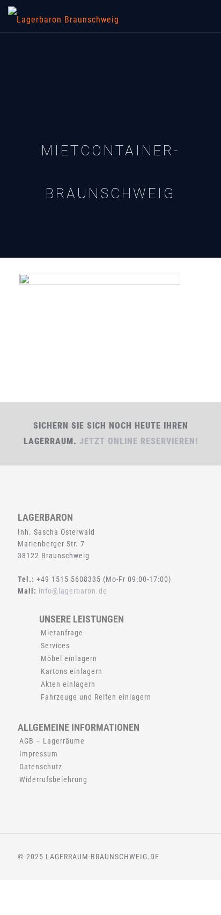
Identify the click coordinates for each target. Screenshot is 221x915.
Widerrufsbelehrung (53, 779)
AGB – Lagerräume (52, 741)
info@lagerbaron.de (73, 591)
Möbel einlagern (69, 658)
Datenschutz (40, 766)
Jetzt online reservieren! (138, 441)
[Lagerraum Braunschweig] (63, 16)
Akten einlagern (68, 684)
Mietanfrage (62, 632)
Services (55, 645)
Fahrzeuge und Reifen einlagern (96, 697)
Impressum (38, 753)
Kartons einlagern (71, 671)
